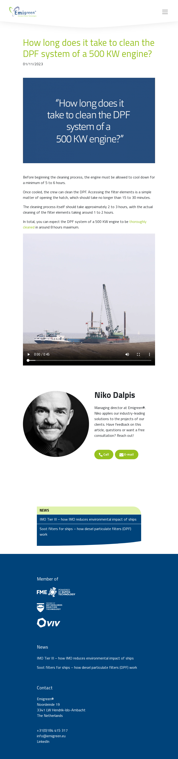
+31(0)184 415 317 (52, 730)
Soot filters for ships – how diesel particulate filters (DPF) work (85, 531)
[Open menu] (165, 12)
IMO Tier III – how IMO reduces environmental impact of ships (88, 519)
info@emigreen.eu (51, 736)
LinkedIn (43, 741)
